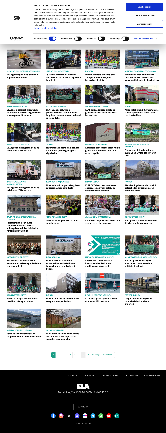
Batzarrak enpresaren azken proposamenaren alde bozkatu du (24, 335)
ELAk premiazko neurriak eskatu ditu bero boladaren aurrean (141, 221)
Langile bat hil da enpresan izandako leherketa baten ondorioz (138, 301)
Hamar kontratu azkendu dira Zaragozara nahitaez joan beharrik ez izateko (100, 77)
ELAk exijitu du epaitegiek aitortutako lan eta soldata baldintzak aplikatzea (138, 263)
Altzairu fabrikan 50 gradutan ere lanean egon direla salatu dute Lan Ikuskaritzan (141, 113)
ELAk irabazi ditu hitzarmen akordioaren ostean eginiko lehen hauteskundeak (24, 263)
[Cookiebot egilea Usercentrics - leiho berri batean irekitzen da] (16, 39)
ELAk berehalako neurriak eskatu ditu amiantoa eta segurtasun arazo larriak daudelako (62, 336)
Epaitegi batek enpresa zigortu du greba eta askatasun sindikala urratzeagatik (102, 150)
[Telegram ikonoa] (93, 415)
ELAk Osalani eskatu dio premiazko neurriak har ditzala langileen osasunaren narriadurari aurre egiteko (63, 114)
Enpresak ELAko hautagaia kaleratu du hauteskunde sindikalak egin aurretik (98, 263)
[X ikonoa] (69, 415)
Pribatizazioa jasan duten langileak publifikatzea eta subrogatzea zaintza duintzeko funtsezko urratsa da (22, 227)
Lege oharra (88, 375)
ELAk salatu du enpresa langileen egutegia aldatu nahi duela (63, 186)
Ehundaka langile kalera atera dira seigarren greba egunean (102, 221)
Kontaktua (72, 375)
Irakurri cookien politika (45, 28)
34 (88, 355)
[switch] (78, 39)
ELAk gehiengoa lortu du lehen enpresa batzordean (22, 76)
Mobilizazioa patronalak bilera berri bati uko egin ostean (22, 300)
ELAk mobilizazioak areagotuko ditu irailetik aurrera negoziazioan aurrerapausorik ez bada (24, 113)
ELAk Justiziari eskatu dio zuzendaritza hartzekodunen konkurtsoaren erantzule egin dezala (61, 264)
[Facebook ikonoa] (53, 415)
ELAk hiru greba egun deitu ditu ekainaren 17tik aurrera (101, 300)
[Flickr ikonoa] (85, 415)
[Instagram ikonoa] (61, 415)
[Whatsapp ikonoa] (101, 415)
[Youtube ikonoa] (109, 415)
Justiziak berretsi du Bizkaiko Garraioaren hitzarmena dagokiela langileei (63, 77)
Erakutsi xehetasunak (143, 39)
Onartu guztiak (144, 7)
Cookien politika (131, 375)
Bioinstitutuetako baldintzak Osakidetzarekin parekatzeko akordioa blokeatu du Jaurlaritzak (142, 77)
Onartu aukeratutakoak (144, 15)
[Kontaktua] (117, 415)
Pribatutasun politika (108, 375)
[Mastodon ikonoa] (77, 415)
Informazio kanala (152, 375)
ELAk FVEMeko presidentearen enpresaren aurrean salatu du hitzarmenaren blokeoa (100, 188)
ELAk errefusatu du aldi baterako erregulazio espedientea (62, 300)
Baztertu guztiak (144, 24)
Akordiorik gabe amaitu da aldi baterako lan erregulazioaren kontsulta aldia (140, 188)
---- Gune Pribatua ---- (83, 424)
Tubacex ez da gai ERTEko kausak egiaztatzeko (63, 221)
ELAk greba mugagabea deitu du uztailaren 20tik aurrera (23, 149)
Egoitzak (83, 407)
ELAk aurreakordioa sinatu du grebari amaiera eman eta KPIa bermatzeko (100, 113)
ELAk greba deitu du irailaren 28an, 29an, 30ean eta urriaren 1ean (140, 153)
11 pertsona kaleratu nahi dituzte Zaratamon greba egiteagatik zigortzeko (62, 150)
